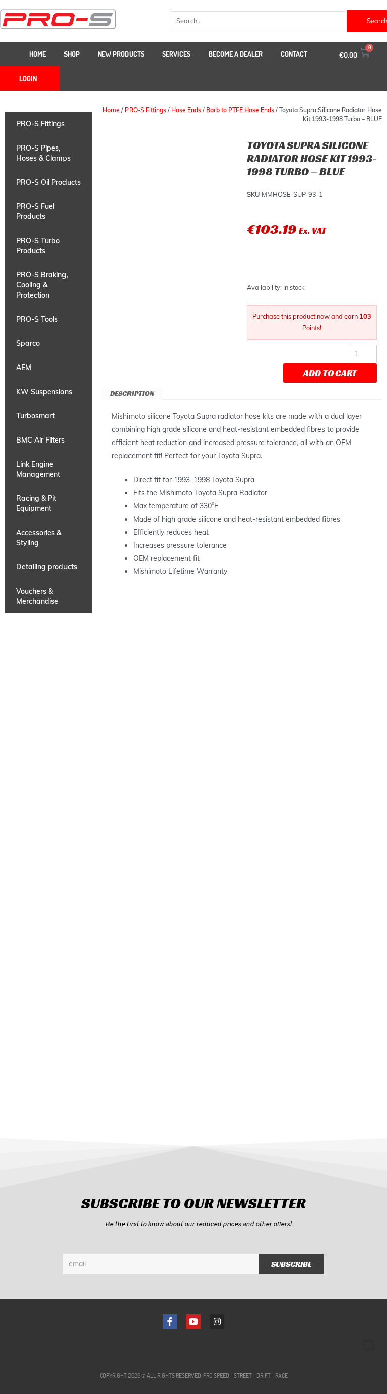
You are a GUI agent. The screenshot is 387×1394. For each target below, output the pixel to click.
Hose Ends (186, 110)
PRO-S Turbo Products (38, 245)
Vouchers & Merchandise (37, 596)
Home (37, 54)
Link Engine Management (38, 469)
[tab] (132, 394)
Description (132, 393)
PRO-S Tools (37, 319)
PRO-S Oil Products (48, 182)
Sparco (28, 343)
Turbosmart (35, 415)
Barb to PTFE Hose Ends (240, 110)
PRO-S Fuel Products (35, 211)
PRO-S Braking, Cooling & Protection (42, 285)
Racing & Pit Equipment (36, 503)
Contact (294, 54)
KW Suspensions (44, 391)
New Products (121, 54)
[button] (369, 1345)
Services (176, 54)
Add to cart (330, 373)
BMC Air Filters (40, 440)
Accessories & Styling (38, 537)
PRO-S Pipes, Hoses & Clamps (43, 153)
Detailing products (46, 566)
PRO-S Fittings (40, 123)
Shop (72, 54)
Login (28, 78)
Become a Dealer (236, 54)
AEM (23, 367)
